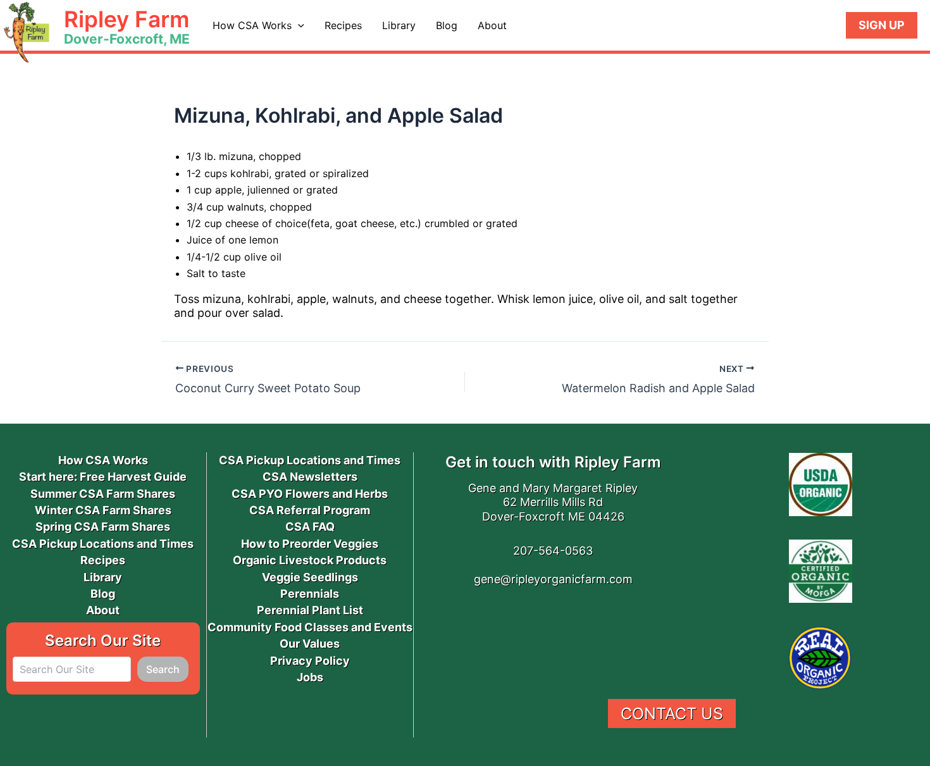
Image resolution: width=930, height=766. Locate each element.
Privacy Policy (310, 660)
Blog (446, 25)
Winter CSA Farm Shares (103, 510)
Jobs (310, 677)
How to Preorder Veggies (309, 543)
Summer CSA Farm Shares (102, 493)
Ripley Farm (126, 19)
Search (163, 669)
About (492, 25)
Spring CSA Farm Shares (102, 526)
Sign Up (882, 25)
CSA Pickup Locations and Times (103, 543)
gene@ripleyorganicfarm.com (553, 579)
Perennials (309, 593)
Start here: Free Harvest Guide (103, 476)
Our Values (310, 643)
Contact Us (672, 713)
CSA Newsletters (310, 476)
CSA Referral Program (309, 510)
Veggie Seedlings (310, 577)
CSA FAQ (310, 526)
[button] (298, 25)
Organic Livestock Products (310, 560)
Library (399, 25)
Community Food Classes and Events (310, 627)
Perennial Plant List (310, 610)
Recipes (343, 25)
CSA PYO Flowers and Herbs (310, 493)
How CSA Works (252, 25)
